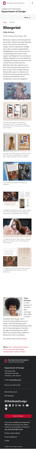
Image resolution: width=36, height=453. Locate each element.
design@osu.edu (15, 380)
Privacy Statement (11, 437)
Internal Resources (11, 392)
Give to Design (18, 416)
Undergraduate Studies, (20, 347)
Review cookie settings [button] (12, 433)
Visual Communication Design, (13, 349)
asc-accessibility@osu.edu (14, 429)
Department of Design (14, 368)
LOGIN (7, 441)
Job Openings (9, 396)
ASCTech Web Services (25, 450)
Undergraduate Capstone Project (14, 352)
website (24, 339)
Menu (26, 18)
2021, (10, 347)
